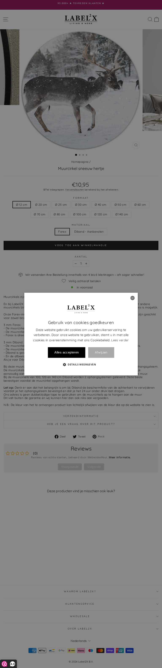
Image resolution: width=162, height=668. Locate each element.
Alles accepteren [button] (66, 352)
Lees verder (120, 340)
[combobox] (132, 298)
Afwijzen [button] (101, 353)
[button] (81, 364)
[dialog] (81, 334)
